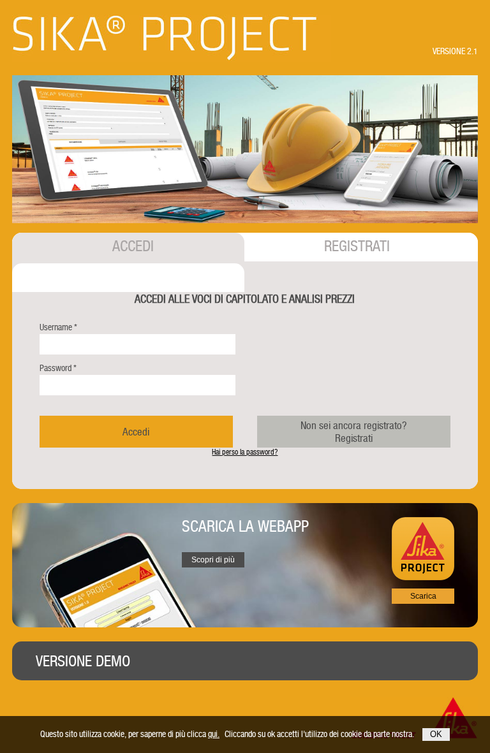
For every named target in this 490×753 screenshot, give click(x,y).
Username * (58, 327)
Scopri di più (213, 559)
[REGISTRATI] (128, 277)
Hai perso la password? (245, 452)
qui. (213, 734)
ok (436, 734)
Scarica (423, 596)
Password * (58, 368)
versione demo (83, 661)
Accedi (135, 431)
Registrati (354, 431)
